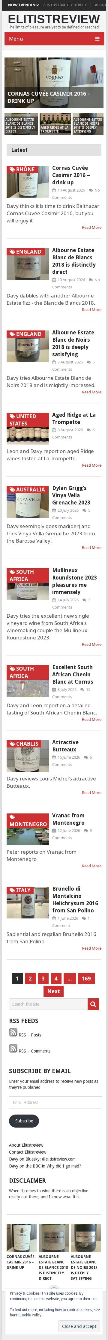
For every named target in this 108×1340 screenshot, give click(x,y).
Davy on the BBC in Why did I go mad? (45, 1166)
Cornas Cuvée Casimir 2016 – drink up (71, 175)
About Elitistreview (26, 1145)
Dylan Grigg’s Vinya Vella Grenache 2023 (71, 495)
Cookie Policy (30, 1315)
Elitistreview (54, 19)
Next (53, 991)
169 (86, 978)
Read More (91, 227)
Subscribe (24, 1120)
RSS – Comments (33, 1051)
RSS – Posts (29, 1035)
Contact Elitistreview (27, 1152)
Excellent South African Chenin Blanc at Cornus (72, 674)
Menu (16, 38)
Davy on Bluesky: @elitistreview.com (42, 1159)
